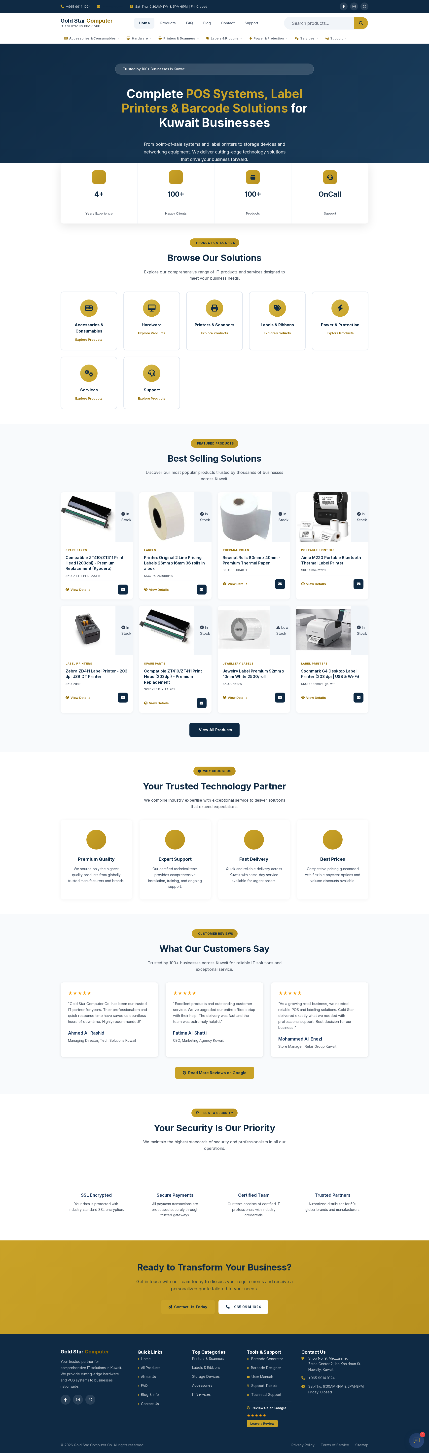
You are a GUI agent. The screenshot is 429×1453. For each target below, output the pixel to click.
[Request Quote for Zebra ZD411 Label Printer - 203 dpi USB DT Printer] (123, 698)
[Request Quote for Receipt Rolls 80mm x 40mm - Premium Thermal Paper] (280, 584)
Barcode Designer (266, 1368)
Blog (207, 23)
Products (168, 23)
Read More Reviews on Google (217, 1072)
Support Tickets (264, 1385)
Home (144, 23)
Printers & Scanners (179, 38)
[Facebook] (344, 6)
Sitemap (361, 1445)
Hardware (140, 38)
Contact (228, 23)
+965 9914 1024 (78, 6)
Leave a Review (262, 1423)
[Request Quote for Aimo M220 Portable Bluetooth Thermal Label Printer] (358, 584)
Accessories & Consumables (92, 38)
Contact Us (150, 1404)
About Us (148, 1377)
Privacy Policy (303, 1445)
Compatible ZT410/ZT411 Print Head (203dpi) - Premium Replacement (173, 677)
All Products (150, 1368)
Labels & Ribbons (224, 38)
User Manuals (262, 1377)
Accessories (202, 1385)
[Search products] (361, 23)
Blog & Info (150, 1394)
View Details (80, 590)
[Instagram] (354, 6)
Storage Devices (206, 1376)
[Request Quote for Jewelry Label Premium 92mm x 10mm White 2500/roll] (280, 698)
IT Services (201, 1394)
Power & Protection (268, 38)
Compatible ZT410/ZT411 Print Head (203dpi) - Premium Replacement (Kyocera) (94, 563)
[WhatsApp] (364, 6)
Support (251, 23)
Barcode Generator (267, 1359)
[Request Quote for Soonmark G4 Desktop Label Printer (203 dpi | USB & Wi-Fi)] (358, 698)
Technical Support (266, 1394)
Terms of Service (335, 1445)
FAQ (189, 23)
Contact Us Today (190, 1306)
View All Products (215, 729)
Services (307, 38)
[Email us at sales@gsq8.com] (110, 6)
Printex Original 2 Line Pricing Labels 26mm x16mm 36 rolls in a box (174, 563)
